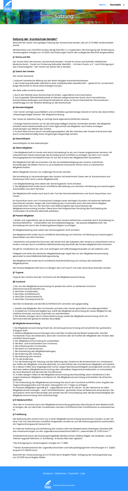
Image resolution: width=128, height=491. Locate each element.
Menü (102, 5)
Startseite (115, 5)
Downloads (73, 473)
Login (82, 473)
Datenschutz (60, 473)
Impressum (48, 473)
